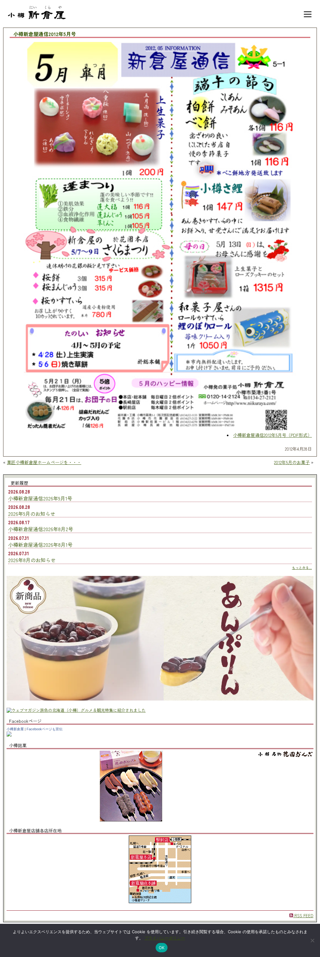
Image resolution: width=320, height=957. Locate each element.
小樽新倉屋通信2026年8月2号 (40, 529)
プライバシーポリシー (164, 937)
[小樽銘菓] (131, 820)
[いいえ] (312, 940)
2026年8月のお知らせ (32, 560)
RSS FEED (303, 915)
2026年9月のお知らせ (31, 513)
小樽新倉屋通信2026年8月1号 (40, 544)
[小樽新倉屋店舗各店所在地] (160, 901)
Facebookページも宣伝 (44, 729)
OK (162, 947)
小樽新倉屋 (15, 729)
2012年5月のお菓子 (292, 462)
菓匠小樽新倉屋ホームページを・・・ (44, 462)
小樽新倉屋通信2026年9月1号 (40, 498)
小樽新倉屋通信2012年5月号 (44, 34)
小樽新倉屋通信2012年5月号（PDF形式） (272, 435)
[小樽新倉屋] (9, 735)
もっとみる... (302, 567)
